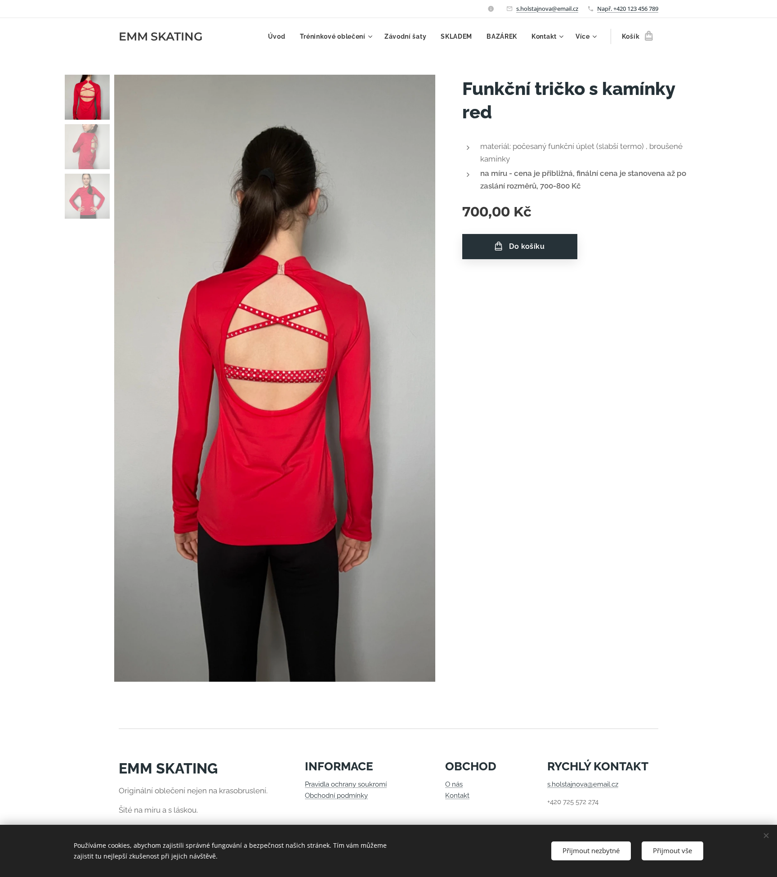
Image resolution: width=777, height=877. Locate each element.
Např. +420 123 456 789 (627, 8)
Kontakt (457, 796)
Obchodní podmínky (336, 796)
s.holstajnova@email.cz (547, 8)
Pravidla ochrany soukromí (346, 784)
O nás (454, 784)
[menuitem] (279, 36)
